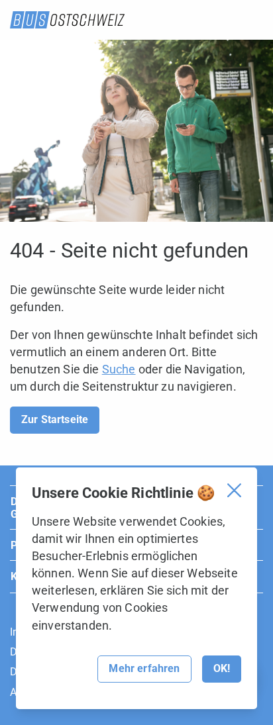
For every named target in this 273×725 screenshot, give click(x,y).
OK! (221, 668)
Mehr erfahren (144, 668)
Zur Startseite (54, 419)
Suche (119, 369)
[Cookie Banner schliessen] (234, 490)
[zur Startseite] (67, 20)
